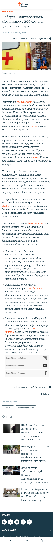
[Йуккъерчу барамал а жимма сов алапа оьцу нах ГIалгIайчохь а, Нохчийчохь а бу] (11, 492)
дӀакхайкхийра (33, 288)
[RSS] (29, 522)
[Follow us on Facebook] (4, 522)
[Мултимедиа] (11, 540)
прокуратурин (24, 102)
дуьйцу (34, 126)
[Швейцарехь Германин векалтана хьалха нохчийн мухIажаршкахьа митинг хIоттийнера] (11, 449)
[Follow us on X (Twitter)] (10, 522)
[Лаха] (42, 540)
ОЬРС (26, 540)
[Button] (20, 39)
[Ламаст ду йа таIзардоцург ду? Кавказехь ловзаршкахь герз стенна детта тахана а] (11, 470)
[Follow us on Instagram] (23, 522)
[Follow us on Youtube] (16, 522)
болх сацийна (35, 223)
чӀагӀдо (5, 206)
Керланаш (7, 12)
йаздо (36, 157)
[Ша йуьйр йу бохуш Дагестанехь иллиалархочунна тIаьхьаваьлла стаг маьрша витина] (11, 428)
